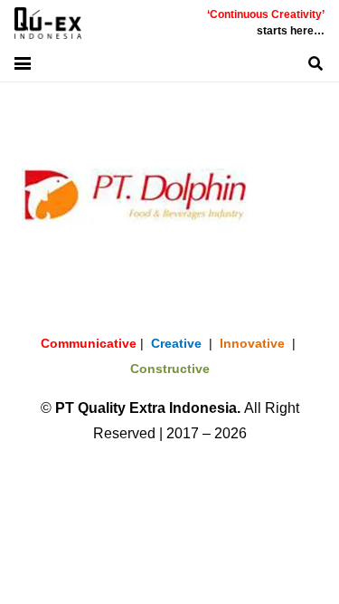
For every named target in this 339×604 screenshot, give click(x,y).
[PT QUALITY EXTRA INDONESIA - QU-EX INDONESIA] (47, 23)
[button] (22, 63)
